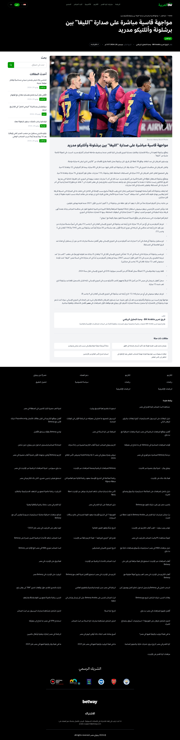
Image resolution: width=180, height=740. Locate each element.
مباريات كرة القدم (107, 4)
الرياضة (117, 4)
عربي (17, 4)
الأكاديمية (88, 4)
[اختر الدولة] (23, 5)
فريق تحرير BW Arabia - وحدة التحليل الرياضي (152, 44)
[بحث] (11, 65)
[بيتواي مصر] (165, 5)
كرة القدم (163, 16)
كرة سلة (43, 125)
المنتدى (68, 4)
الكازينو (96, 4)
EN (11, 4)
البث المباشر (78, 4)
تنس (44, 114)
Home (170, 16)
